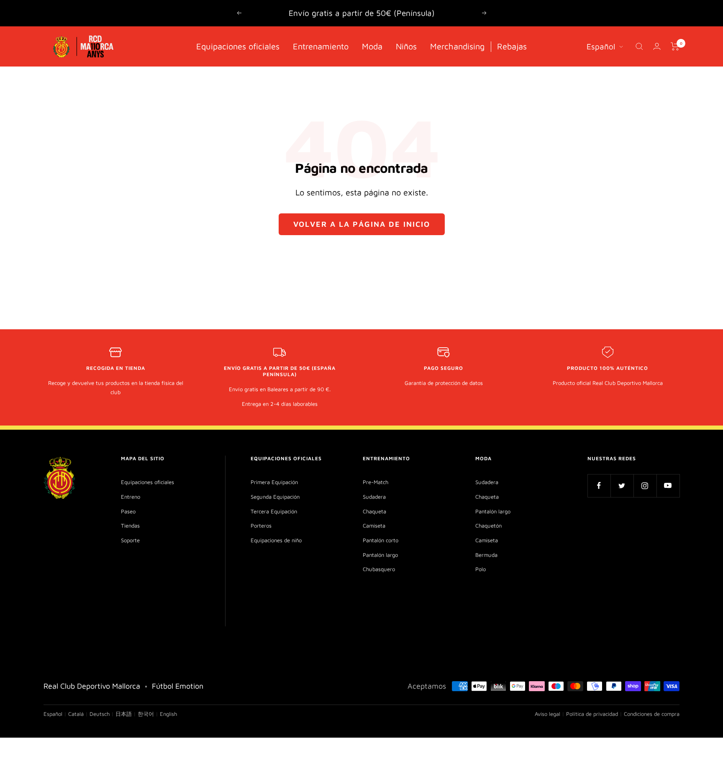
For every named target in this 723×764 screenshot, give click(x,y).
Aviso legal (547, 713)
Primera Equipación (274, 482)
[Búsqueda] (639, 46)
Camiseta (374, 525)
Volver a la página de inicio (361, 224)
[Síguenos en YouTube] (667, 485)
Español (601, 46)
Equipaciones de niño (276, 540)
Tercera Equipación (274, 511)
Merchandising (457, 46)
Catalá (76, 713)
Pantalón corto (380, 540)
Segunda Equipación (275, 496)
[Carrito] (675, 46)
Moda (372, 46)
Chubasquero (379, 569)
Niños (406, 46)
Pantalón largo (380, 554)
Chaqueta (374, 511)
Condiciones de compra (651, 713)
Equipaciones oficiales (237, 46)
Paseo (128, 511)
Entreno (130, 496)
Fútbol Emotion (177, 686)
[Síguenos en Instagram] (644, 485)
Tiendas (130, 525)
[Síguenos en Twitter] (621, 485)
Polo (480, 569)
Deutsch (100, 713)
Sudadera (374, 496)
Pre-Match (375, 482)
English (168, 713)
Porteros (261, 525)
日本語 (123, 713)
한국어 (146, 713)
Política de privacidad (592, 713)
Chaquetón (488, 525)
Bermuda (486, 554)
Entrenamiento (321, 46)
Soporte (130, 540)
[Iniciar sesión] (657, 46)
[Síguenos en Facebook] (598, 485)
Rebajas (512, 46)
